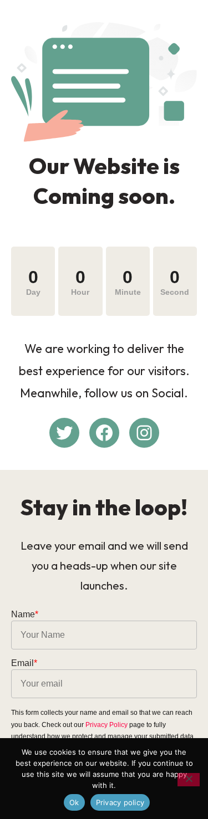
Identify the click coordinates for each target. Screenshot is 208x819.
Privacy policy (120, 802)
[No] (188, 779)
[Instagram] (144, 433)
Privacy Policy (106, 725)
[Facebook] (104, 433)
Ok (74, 802)
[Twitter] (64, 433)
